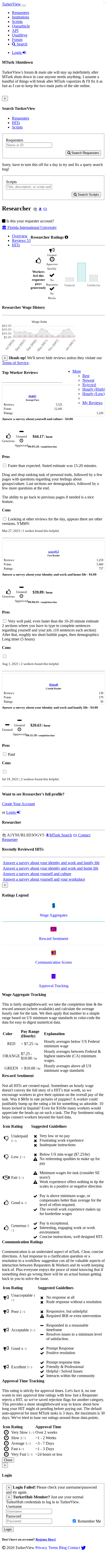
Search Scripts (88, 194)
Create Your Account (18, 804)
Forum (17, 39)
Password (13, 1516)
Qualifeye (19, 35)
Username (14, 1506)
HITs (16, 123)
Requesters (20, 12)
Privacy (41, 1548)
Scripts (17, 21)
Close (8, 1460)
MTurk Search (60, 835)
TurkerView (11, 4)
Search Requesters (84, 153)
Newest (88, 380)
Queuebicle (21, 26)
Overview (20, 236)
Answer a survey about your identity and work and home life (50, 868)
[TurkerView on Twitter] (83, 1548)
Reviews (21, 240)
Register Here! (46, 1539)
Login (17, 52)
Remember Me (89, 1521)
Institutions (20, 17)
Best (85, 376)
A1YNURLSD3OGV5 (25, 835)
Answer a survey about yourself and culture (37, 874)
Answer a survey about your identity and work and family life (51, 863)
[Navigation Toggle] (24, 5)
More (76, 371)
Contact (74, 1548)
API (15, 30)
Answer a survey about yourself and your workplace (44, 879)
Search (21, 44)
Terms (53, 1548)
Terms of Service (15, 363)
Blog (63, 1548)
